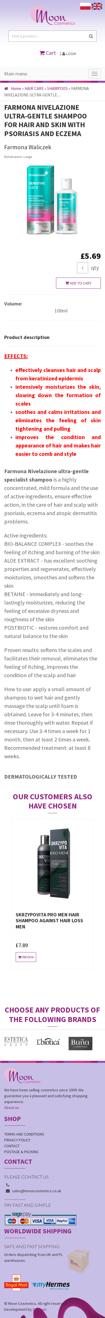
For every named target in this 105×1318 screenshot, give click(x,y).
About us (11, 1107)
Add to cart (80, 283)
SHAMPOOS (57, 88)
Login (70, 53)
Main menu (15, 73)
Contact (12, 1145)
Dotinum (39, 1309)
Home (16, 88)
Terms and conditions (24, 1134)
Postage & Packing (21, 1151)
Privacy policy (17, 1139)
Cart (50, 52)
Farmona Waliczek (27, 147)
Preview (56, 969)
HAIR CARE (34, 88)
